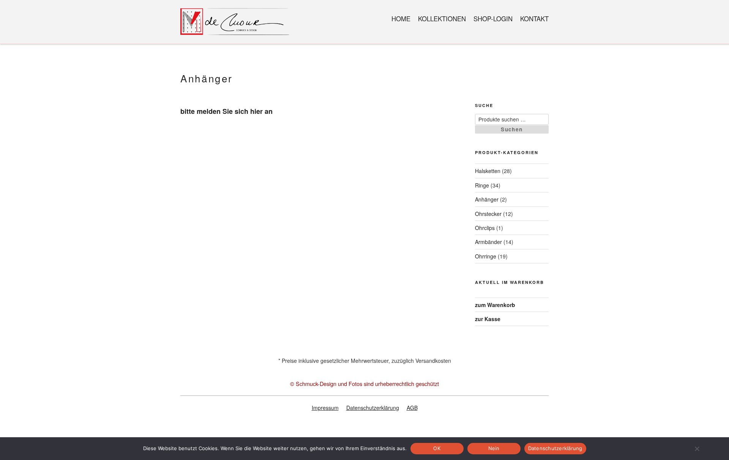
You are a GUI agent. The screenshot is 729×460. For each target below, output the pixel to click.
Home (400, 18)
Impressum (325, 407)
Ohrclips (485, 228)
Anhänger (487, 199)
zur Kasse (487, 319)
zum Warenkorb (495, 305)
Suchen (511, 129)
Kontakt (534, 18)
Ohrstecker (488, 213)
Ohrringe (485, 256)
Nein (494, 448)
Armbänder (488, 242)
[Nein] (696, 448)
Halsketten (487, 171)
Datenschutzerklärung (372, 407)
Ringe (482, 185)
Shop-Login (493, 18)
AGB (412, 407)
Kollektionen (442, 18)
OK (436, 448)
